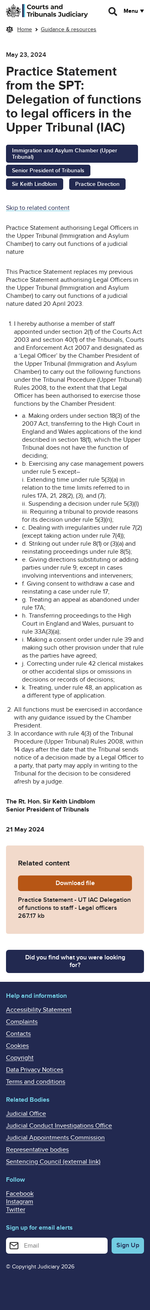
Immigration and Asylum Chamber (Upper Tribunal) (64, 154)
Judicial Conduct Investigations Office (59, 1126)
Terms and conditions (35, 1082)
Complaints (22, 1022)
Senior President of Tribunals (48, 170)
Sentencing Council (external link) (53, 1162)
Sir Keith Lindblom (34, 184)
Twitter (15, 1210)
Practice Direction (97, 184)
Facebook (20, 1194)
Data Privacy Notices (34, 1070)
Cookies (17, 1046)
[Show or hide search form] (113, 11)
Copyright (20, 1058)
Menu (131, 11)
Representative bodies (37, 1150)
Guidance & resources (68, 29)
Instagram (19, 1202)
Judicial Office (26, 1114)
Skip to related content (38, 208)
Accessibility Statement (39, 1010)
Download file (94, 883)
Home (24, 29)
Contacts (18, 1034)
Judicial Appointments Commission (55, 1138)
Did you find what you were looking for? (75, 961)
